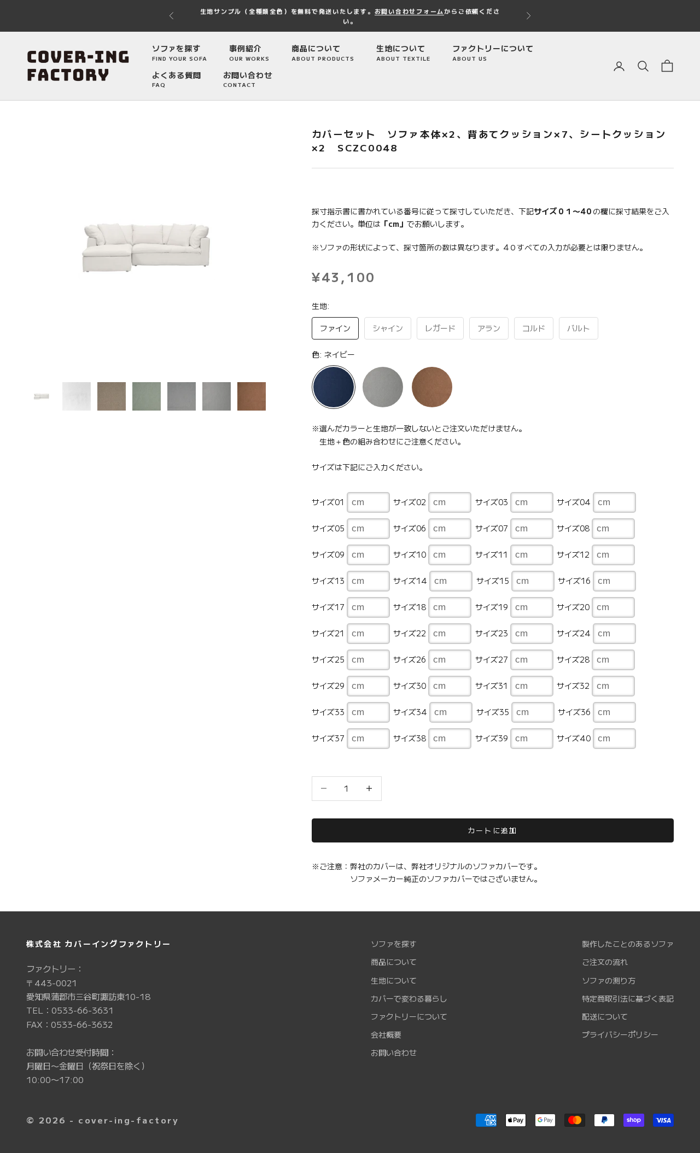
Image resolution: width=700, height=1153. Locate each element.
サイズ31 (491, 685)
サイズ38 (409, 738)
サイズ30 (409, 685)
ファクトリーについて (493, 52)
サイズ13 (328, 580)
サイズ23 (491, 633)
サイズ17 (328, 606)
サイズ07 (491, 528)
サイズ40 (574, 738)
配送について (605, 1016)
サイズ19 (491, 606)
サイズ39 (491, 738)
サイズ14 (410, 580)
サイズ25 (328, 659)
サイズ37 (328, 738)
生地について (403, 52)
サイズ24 (574, 633)
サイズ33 (328, 711)
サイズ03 (491, 501)
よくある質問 (176, 79)
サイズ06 (409, 528)
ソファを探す (179, 52)
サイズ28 (573, 659)
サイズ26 (409, 659)
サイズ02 (409, 501)
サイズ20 (573, 606)
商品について (322, 52)
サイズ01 (328, 501)
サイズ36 (574, 711)
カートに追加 (493, 830)
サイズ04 (574, 501)
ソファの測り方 (608, 980)
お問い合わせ (247, 79)
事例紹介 (249, 52)
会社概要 (386, 1034)
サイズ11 (491, 554)
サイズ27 (491, 659)
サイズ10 (409, 554)
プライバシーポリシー (620, 1034)
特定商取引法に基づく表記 (628, 998)
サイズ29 (328, 685)
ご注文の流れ (605, 961)
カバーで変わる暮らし (409, 998)
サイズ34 (410, 711)
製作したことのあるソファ (628, 943)
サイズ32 (573, 685)
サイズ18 (409, 606)
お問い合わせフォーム (410, 11)
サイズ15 (492, 580)
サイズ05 (328, 528)
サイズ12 (573, 554)
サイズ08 (573, 528)
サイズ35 (492, 711)
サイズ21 (328, 633)
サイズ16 (574, 580)
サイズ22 (409, 633)
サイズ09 (328, 554)
